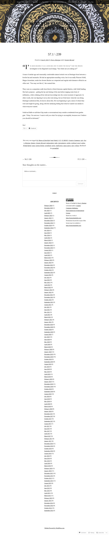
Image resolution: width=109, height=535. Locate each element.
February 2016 (48, 468)
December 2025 (48, 208)
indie (56, 143)
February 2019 (48, 379)
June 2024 (47, 233)
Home (18, 2)
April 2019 (47, 374)
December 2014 (48, 503)
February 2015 (48, 498)
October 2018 (48, 389)
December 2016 (48, 443)
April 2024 (47, 238)
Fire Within (45, 2)
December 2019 (48, 354)
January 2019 (48, 381)
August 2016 (47, 453)
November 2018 (48, 386)
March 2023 (47, 257)
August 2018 (47, 394)
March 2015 (47, 495)
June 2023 (47, 252)
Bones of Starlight (44, 140)
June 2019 (47, 369)
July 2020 (47, 337)
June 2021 (47, 310)
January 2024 (48, 242)
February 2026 (48, 205)
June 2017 (47, 428)
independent (50, 143)
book (52, 140)
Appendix (84, 2)
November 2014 (48, 505)
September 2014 (48, 510)
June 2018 (47, 399)
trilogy (77, 145)
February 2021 (48, 319)
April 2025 (47, 213)
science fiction (40, 145)
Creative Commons (74, 140)
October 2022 (48, 270)
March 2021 (47, 317)
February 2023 (48, 260)
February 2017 (48, 438)
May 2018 (47, 401)
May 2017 (47, 431)
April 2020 (47, 344)
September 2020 (48, 332)
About (26, 2)
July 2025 (47, 210)
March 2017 (47, 436)
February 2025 (48, 215)
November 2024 (48, 223)
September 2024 (48, 228)
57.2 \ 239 (82, 159)
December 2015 (48, 473)
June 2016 (47, 458)
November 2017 (48, 416)
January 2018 (48, 411)
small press (59, 145)
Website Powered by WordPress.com (54, 528)
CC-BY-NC (65, 140)
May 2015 (47, 490)
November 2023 (48, 248)
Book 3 (56, 140)
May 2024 (47, 235)
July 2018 (47, 396)
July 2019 (47, 366)
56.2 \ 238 (27, 159)
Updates (35, 2)
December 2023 (48, 245)
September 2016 (48, 451)
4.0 (37, 140)
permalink (55, 148)
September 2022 (48, 272)
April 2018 (47, 404)
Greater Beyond (72, 2)
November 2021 (48, 297)
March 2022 (47, 287)
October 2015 (48, 478)
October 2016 (48, 448)
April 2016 (47, 463)
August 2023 (47, 250)
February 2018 (48, 409)
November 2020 (48, 327)
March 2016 (47, 466)
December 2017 (48, 414)
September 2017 (48, 421)
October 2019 (48, 359)
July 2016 (47, 456)
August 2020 (47, 334)
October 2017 (48, 419)
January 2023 (48, 262)
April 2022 (47, 285)
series (53, 145)
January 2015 (48, 500)
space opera (67, 145)
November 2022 (48, 267)
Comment (80, 183)
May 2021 (47, 312)
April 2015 (47, 493)
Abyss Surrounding (58, 2)
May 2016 (47, 461)
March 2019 (47, 376)
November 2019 (48, 357)
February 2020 (48, 349)
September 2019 (48, 362)
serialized (48, 145)
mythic (69, 143)
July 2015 (47, 485)
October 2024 (48, 225)
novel (79, 143)
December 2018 (48, 384)
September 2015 (48, 481)
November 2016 (48, 446)
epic (82, 140)
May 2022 (47, 282)
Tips (92, 2)
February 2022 (48, 290)
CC (60, 140)
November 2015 (48, 476)
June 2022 (47, 280)
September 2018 (48, 391)
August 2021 (47, 304)
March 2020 (47, 347)
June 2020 (47, 339)
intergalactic (62, 143)
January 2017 (48, 441)
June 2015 (47, 488)
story (72, 145)
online (83, 143)
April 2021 (47, 314)
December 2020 (48, 324)
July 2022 (47, 277)
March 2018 (47, 406)
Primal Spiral (27, 145)
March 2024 (47, 240)
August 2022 (47, 275)
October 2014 (48, 508)
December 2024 (48, 220)
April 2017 (47, 433)
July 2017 (47, 426)
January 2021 (48, 322)
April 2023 (47, 255)
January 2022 (48, 292)
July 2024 (47, 230)
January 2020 (48, 352)
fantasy (33, 143)
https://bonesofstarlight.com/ (73, 218)
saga (33, 145)
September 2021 (48, 302)
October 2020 (48, 329)
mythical (74, 143)
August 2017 (47, 424)
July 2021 (47, 307)
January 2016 (48, 471)
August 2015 (47, 483)
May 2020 (47, 342)
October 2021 (48, 300)
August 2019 (47, 364)
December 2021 (48, 295)
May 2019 (47, 371)
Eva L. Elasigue (55, 60)
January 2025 (48, 218)
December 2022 (48, 265)
